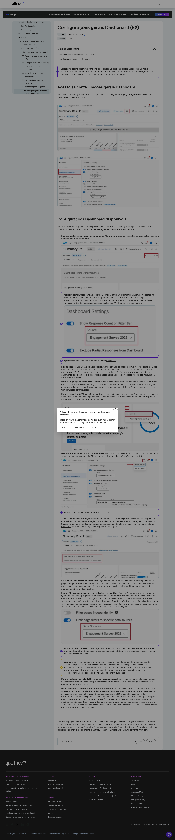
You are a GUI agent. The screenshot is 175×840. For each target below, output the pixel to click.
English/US (64, 428)
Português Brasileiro (84, 428)
